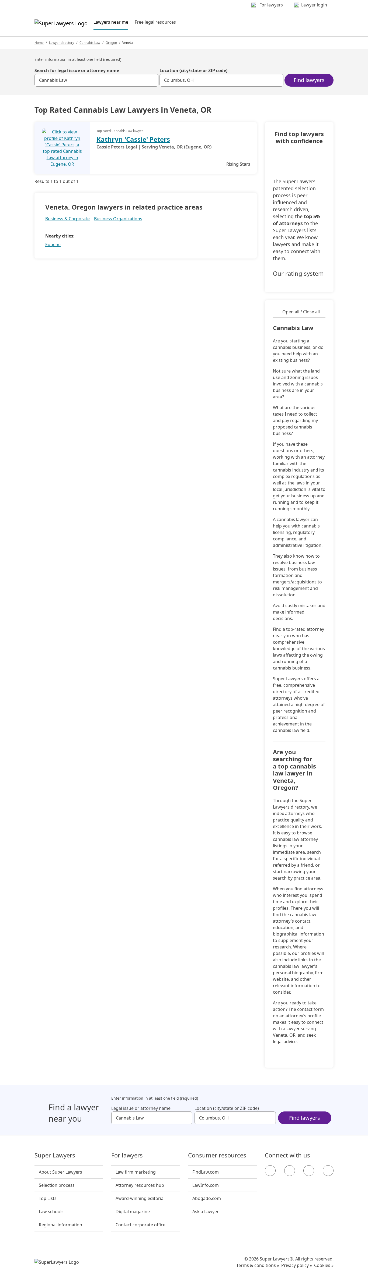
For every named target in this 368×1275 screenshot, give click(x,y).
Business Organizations (118, 219)
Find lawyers (309, 80)
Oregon (111, 42)
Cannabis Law (89, 42)
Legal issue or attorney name (141, 1108)
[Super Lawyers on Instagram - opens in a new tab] (289, 1170)
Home (39, 42)
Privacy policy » (296, 1265)
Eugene (53, 244)
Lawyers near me (110, 22)
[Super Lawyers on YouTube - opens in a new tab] (308, 1170)
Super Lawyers (54, 1155)
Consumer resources (217, 1155)
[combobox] (96, 80)
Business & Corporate (67, 219)
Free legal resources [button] (155, 22)
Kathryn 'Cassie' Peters (133, 139)
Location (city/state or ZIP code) (193, 70)
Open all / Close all (301, 312)
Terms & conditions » (257, 1265)
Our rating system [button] (298, 273)
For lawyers (127, 1155)
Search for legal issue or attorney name (76, 70)
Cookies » (324, 1265)
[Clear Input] (152, 80)
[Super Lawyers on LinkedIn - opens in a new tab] (328, 1170)
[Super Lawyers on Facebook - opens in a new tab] (270, 1170)
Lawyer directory (61, 42)
